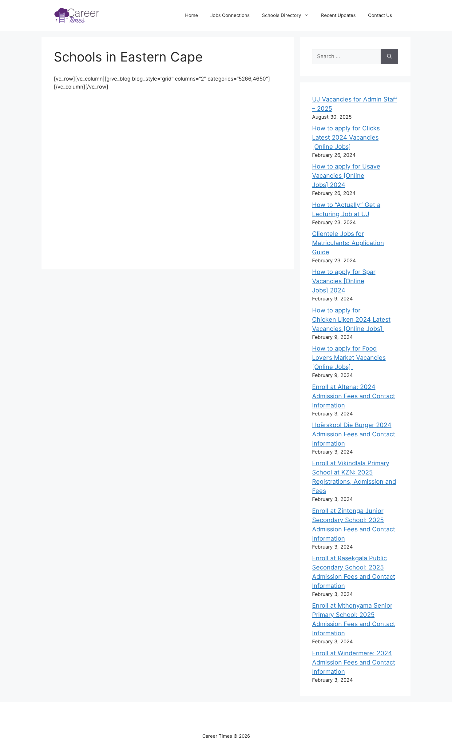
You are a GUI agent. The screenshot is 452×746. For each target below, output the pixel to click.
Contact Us (380, 15)
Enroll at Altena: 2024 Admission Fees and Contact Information (353, 396)
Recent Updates (338, 15)
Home (191, 15)
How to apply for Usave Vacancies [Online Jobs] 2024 (346, 175)
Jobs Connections (230, 15)
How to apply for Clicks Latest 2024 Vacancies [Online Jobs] (346, 137)
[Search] (389, 56)
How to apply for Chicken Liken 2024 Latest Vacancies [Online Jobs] (351, 319)
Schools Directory (281, 15)
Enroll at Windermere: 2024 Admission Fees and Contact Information (353, 662)
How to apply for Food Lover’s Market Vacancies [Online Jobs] (349, 358)
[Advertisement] (167, 137)
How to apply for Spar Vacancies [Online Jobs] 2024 (343, 281)
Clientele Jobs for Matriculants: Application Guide (348, 243)
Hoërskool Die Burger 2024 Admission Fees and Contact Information (353, 434)
